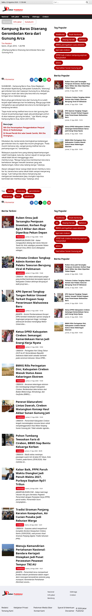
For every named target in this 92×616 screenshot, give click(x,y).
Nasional (5, 17)
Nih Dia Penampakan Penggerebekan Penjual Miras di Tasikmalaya (23, 128)
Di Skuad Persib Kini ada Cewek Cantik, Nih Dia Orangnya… (24, 134)
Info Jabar (15, 17)
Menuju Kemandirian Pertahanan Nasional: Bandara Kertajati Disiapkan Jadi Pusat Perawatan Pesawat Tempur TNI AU (30, 555)
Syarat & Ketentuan (66, 607)
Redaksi (5, 607)
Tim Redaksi (7, 43)
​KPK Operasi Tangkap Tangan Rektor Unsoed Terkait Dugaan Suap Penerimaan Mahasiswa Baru (76, 114)
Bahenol (82, 39)
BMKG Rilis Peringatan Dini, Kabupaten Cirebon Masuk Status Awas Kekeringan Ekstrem (75, 143)
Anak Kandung (75, 34)
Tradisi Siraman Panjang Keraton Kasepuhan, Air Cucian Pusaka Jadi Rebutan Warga (32, 515)
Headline (20, 273)
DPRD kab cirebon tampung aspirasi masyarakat (71, 56)
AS (57, 39)
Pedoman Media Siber (43, 607)
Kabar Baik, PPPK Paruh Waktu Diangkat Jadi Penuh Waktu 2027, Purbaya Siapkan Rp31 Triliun (32, 477)
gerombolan (34, 191)
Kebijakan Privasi (21, 607)
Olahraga (35, 17)
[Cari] (87, 2)
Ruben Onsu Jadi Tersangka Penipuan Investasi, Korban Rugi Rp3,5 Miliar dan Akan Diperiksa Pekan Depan (77, 84)
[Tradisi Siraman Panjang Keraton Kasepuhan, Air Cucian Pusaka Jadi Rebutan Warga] (8, 514)
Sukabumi (29, 22)
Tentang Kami (7, 611)
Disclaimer (69, 611)
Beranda (6, 22)
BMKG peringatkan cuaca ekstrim (70, 45)
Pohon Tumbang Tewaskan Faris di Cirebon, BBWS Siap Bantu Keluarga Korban (33, 441)
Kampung (7, 196)
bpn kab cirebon (63, 50)
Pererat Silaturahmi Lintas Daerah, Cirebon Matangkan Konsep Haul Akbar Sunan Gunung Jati (33, 407)
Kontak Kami (39, 611)
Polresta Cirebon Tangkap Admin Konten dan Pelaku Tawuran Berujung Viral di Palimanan (77, 99)
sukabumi (29, 196)
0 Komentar (9, 79)
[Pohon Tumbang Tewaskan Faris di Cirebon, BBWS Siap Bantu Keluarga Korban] (8, 440)
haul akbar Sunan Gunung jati (68, 68)
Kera (18, 196)
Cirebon (46, 17)
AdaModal (60, 34)
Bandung (25, 17)
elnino (58, 62)
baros (10, 191)
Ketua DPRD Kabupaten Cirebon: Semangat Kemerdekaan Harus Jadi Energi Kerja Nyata (77, 128)
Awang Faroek (68, 39)
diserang (21, 191)
